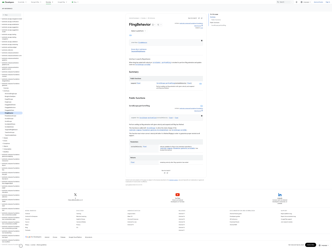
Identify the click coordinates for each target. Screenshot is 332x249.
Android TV (131, 224)
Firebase (63, 237)
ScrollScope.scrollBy (142, 64)
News (26, 224)
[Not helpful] (201, 18)
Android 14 (182, 222)
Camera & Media (81, 222)
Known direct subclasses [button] (139, 50)
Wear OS (130, 216)
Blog (75, 2)
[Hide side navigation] (21, 246)
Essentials (21, 2)
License (33, 245)
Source (27, 222)
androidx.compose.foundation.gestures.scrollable (177, 148)
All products (88, 237)
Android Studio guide (236, 213)
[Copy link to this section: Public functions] (147, 98)
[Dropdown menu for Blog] (78, 2)
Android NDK (233, 224)
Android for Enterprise (31, 216)
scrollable (156, 62)
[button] (11, 18)
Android (27, 213)
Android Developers (134, 18)
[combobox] (285, 2)
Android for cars (132, 222)
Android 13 (182, 224)
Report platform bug (286, 213)
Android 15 (182, 219)
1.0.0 (201, 28)
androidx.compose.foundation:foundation (191, 23)
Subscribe (310, 245)
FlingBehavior (142, 42)
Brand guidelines (41, 245)
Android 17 (182, 213)
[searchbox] (11, 15)
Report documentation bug (288, 216)
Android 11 (182, 230)
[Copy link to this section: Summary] (140, 72)
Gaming (78, 213)
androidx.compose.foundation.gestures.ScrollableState (149, 130)
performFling (166, 62)
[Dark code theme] (202, 41)
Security (27, 219)
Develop (48, 2)
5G (77, 227)
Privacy (78, 224)
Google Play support (286, 219)
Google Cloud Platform (75, 237)
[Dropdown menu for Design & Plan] (41, 2)
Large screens (131, 213)
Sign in (328, 2)
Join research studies (286, 222)
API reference (7, 8)
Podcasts (27, 230)
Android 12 (182, 227)
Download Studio (234, 222)
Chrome (55, 237)
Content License (173, 180)
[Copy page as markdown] (158, 24)
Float (138, 83)
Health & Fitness (80, 219)
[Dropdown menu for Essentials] (26, 2)
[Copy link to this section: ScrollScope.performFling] (151, 106)
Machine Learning (81, 216)
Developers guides (235, 216)
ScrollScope (161, 83)
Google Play (61, 2)
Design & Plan (35, 2)
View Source (197, 25)
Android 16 (182, 216)
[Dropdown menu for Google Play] (67, 2)
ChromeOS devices (133, 219)
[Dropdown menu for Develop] (53, 2)
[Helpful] (199, 18)
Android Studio (318, 2)
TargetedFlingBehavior (138, 51)
